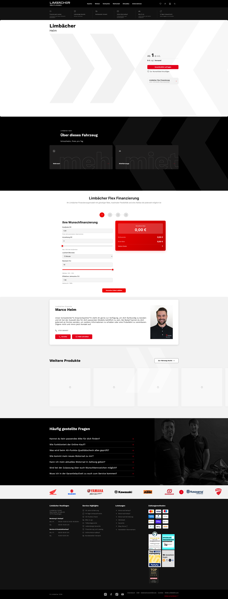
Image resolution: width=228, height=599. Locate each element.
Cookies (160, 592)
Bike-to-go (89, 520)
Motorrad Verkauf (124, 510)
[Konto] (165, 4)
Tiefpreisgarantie (91, 523)
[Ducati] (219, 492)
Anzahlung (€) (67, 237)
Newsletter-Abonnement (126, 529)
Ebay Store (122, 526)
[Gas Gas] (169, 492)
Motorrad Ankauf (124, 513)
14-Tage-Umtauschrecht (93, 513)
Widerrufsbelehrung (171, 592)
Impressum (131, 592)
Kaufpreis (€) (66, 227)
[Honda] (53, 492)
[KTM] (147, 492)
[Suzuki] (72, 492)
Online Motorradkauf (92, 532)
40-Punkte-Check (91, 517)
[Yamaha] (95, 492)
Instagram (105, 594)
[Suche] (175, 4)
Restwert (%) (66, 261)
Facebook (111, 594)
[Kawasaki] (123, 492)
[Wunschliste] (160, 4)
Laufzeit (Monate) (68, 253)
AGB (137, 592)
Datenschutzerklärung (148, 592)
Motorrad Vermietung (125, 517)
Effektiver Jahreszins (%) (70, 276)
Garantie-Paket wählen (114, 290)
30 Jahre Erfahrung (92, 510)
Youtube (122, 594)
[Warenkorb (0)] (170, 4)
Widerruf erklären (170, 596)
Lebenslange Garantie (92, 526)
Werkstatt (121, 520)
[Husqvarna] (195, 492)
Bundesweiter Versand (93, 535)
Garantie (121, 523)
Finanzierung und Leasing (94, 529)
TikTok (116, 594)
